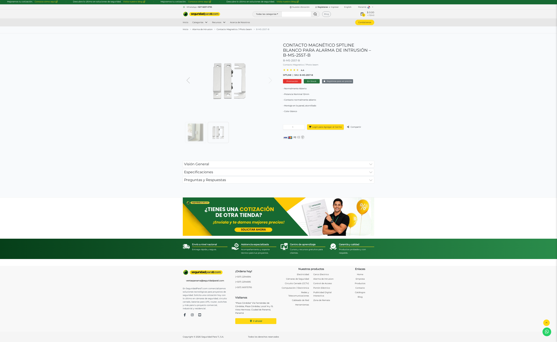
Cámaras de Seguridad (297, 279)
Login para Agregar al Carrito (327, 127)
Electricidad (303, 274)
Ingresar (335, 7)
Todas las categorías (266, 14)
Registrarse (322, 7)
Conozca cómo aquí (198, 1)
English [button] (347, 7)
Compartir (355, 127)
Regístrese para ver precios (339, 81)
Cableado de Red (300, 300)
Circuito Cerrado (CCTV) (297, 283)
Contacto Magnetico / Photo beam (234, 29)
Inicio (185, 22)
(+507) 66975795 (243, 287)
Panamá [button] (362, 7)
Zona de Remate (321, 300)
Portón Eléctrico (321, 288)
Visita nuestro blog (286, 1)
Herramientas (302, 304)
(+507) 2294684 (243, 276)
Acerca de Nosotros (240, 22)
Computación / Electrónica (295, 288)
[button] (546, 323)
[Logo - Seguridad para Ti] (201, 14)
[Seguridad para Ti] (205, 272)
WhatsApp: (199, 7)
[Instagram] (192, 315)
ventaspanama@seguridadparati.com (205, 280)
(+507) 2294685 (243, 281)
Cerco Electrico (321, 274)
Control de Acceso (322, 283)
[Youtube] (200, 315)
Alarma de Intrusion (202, 29)
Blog (326, 14)
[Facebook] (185, 315)
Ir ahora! (257, 321)
